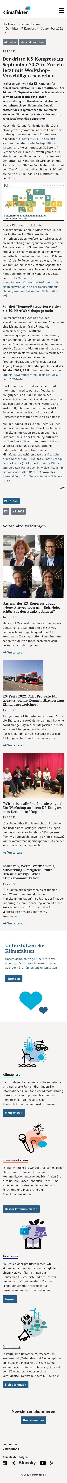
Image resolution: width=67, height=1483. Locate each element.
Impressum (10, 1444)
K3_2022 (18, 511)
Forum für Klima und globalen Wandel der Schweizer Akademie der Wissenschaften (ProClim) (33, 467)
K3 (6, 511)
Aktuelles (10, 42)
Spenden (13, 979)
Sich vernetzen (15, 1385)
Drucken (13, 501)
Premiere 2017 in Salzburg (38, 139)
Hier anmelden (33, 1420)
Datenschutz (11, 1449)
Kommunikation (29, 24)
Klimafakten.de (38, 1474)
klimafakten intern (32, 42)
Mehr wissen (14, 1113)
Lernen (10, 1299)
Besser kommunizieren (21, 1209)
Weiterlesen (15, 652)
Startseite (9, 24)
